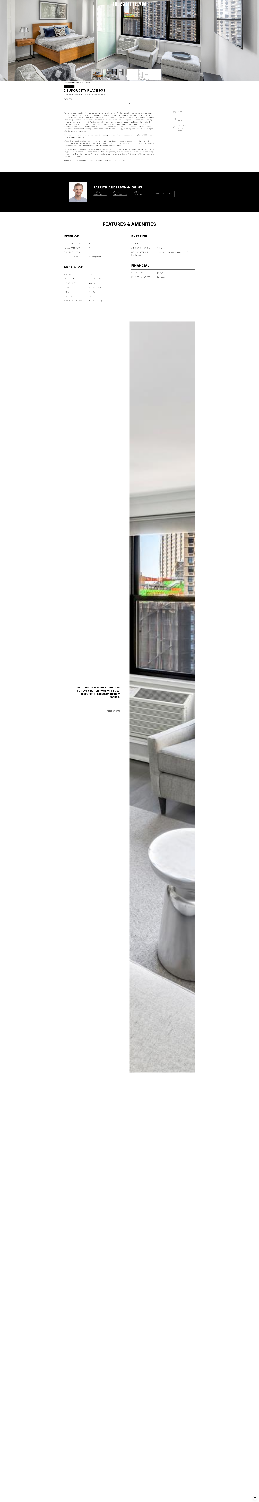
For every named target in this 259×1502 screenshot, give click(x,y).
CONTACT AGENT (163, 194)
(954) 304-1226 (100, 195)
